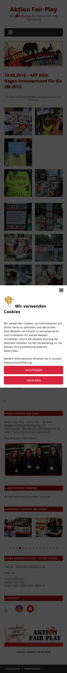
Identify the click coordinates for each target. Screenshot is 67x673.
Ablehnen (33, 380)
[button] (61, 290)
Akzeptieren (33, 370)
